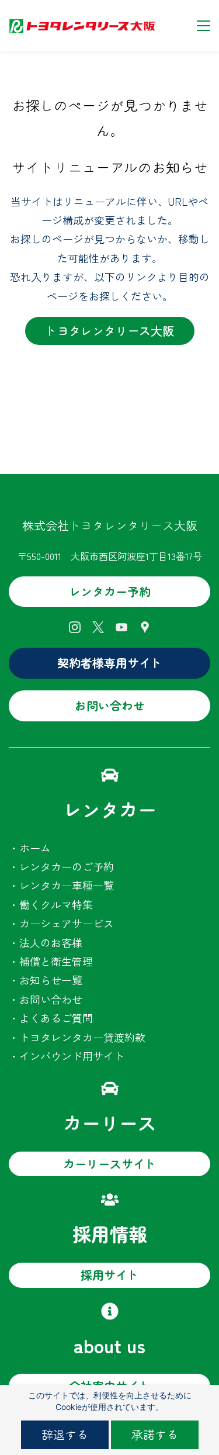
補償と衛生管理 (56, 961)
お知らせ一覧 (50, 979)
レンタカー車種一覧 (66, 885)
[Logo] (82, 26)
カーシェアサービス (66, 923)
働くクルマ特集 (56, 904)
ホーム (35, 847)
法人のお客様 (50, 942)
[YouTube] (121, 627)
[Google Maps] (145, 627)
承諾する (154, 1434)
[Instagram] (75, 627)
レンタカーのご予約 (66, 866)
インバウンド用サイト (71, 1055)
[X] (98, 627)
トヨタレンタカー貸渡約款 (82, 1037)
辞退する (64, 1434)
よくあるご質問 (56, 1017)
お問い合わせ (50, 999)
